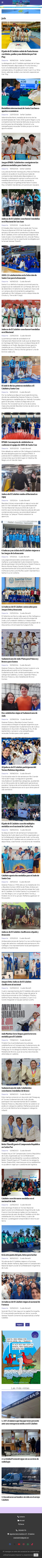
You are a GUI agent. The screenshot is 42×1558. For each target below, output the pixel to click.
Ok (36, 1555)
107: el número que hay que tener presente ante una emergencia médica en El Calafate (20, 1422)
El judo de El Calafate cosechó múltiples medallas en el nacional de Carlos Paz (18, 825)
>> (27, 1325)
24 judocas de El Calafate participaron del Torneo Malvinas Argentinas (19, 768)
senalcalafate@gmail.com (21, 1538)
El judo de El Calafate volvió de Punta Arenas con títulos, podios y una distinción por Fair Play (20, 54)
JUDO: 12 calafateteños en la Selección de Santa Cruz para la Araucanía (19, 276)
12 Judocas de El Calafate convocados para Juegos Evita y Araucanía (19, 608)
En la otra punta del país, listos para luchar (19, 1254)
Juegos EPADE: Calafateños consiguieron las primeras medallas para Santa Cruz (20, 164)
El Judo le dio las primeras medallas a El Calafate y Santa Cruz (18, 387)
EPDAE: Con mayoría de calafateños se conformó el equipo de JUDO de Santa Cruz (19, 443)
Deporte (5, 60)
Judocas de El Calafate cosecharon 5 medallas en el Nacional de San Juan (21, 220)
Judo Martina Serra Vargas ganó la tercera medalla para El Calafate (19, 1035)
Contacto (22, 1517)
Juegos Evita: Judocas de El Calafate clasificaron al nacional (16, 983)
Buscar (22, 1524)
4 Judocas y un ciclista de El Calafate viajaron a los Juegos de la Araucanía (21, 552)
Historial (22, 1520)
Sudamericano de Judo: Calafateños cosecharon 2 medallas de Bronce (17, 1089)
